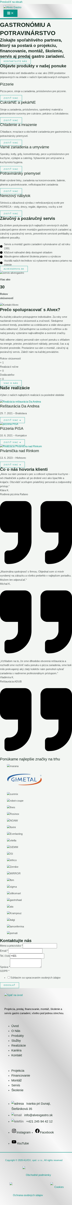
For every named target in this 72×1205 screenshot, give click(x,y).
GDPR (4, 971)
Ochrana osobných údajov (28, 1195)
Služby (16, 1040)
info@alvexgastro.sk (38, 1115)
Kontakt (16, 1055)
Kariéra (16, 1050)
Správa (5, 966)
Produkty (17, 1035)
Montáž (16, 1080)
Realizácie (18, 1045)
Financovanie (20, 1075)
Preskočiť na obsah (11, 2)
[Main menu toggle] (10, 13)
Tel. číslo (5, 955)
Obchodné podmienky (38, 1175)
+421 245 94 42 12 (39, 1121)
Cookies (59, 1187)
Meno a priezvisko (11, 945)
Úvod (15, 1026)
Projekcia (17, 1070)
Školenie (17, 1090)
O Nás (15, 1031)
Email (4, 950)
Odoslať (9, 985)
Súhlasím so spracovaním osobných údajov (35, 977)
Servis (15, 1085)
